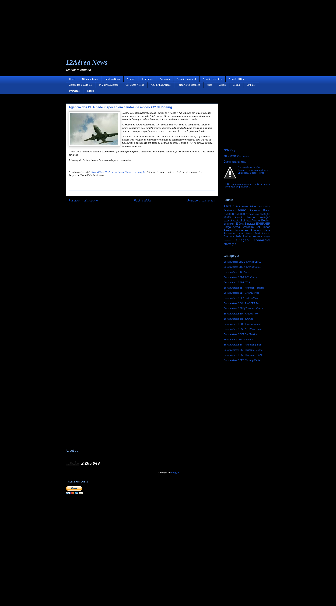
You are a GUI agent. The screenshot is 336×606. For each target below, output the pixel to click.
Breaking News (112, 79)
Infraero (90, 91)
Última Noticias (90, 79)
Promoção (74, 91)
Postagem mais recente (83, 200)
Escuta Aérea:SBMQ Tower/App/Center (244, 308)
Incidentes (147, 79)
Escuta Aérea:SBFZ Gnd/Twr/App (241, 298)
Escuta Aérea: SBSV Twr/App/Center (242, 267)
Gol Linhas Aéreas (134, 85)
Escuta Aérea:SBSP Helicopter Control (243, 350)
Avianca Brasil (260, 210)
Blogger (175, 472)
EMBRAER (263, 223)
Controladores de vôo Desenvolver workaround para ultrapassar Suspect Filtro (253, 170)
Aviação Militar (236, 79)
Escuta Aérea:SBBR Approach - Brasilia (244, 287)
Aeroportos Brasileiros (80, 85)
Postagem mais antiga (201, 200)
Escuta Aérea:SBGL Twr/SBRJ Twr (241, 303)
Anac (241, 210)
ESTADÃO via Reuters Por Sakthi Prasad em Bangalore (118, 172)
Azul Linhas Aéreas (161, 85)
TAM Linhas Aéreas (108, 85)
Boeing (236, 85)
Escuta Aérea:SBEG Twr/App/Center (242, 360)
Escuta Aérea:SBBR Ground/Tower (241, 293)
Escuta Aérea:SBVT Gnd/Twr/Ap (240, 334)
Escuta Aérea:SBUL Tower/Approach (242, 324)
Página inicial (142, 200)
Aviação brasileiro (245, 217)
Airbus (222, 85)
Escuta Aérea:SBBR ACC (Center (241, 277)
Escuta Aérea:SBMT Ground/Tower (241, 313)
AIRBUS (229, 206)
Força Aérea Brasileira (189, 85)
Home (72, 79)
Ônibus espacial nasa (235, 161)
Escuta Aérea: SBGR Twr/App (239, 339)
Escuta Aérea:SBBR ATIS (237, 282)
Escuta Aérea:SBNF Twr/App (238, 318)
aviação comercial (253, 240)
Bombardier (229, 223)
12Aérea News (87, 62)
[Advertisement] (105, 24)
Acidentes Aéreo (246, 206)
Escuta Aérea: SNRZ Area (237, 272)
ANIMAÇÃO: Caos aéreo (236, 156)
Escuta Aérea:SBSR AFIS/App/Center (243, 329)
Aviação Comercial (186, 79)
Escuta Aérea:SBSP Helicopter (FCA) (243, 355)
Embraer (251, 85)
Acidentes (165, 79)
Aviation (131, 79)
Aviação (240, 213)
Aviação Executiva (212, 79)
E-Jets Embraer (245, 223)
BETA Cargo (230, 150)
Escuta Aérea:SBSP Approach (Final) (242, 344)
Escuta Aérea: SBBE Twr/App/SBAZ (242, 262)
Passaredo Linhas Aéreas (238, 233)
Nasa (209, 85)
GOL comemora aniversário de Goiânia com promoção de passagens (247, 185)
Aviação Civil (252, 214)
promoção (230, 243)
